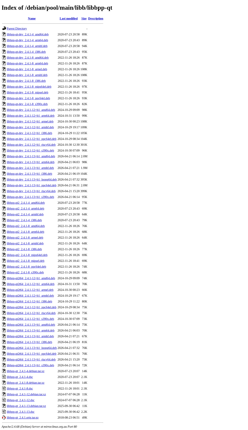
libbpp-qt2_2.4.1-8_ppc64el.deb (26, 266)
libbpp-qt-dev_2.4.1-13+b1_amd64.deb (31, 156)
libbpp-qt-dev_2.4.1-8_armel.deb (27, 69)
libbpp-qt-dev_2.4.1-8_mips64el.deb (29, 86)
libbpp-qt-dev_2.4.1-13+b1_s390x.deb (30, 197)
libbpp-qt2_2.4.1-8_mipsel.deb (25, 260)
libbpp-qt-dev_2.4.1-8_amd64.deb (28, 57)
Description (95, 18)
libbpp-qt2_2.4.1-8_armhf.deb (25, 243)
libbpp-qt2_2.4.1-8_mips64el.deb (27, 255)
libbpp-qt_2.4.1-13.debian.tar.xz (26, 406)
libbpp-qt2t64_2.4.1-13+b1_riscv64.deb (31, 359)
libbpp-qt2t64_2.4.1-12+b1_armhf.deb (30, 295)
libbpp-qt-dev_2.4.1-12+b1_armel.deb (30, 121)
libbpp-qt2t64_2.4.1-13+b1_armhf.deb (30, 336)
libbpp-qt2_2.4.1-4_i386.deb (24, 220)
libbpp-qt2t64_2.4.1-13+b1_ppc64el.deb (31, 353)
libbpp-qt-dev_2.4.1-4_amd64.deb (28, 34)
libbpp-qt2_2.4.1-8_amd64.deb (26, 226)
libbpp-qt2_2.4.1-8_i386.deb (24, 249)
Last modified (69, 18)
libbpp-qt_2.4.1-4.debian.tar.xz (25, 371)
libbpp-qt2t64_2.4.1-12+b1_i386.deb (29, 301)
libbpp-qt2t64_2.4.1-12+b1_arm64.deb (30, 284)
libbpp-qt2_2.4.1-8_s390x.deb (25, 272)
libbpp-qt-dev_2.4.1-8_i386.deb (26, 80)
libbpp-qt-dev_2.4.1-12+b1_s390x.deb (30, 150)
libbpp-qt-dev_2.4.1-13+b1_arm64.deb (30, 162)
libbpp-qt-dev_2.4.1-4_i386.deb (26, 51)
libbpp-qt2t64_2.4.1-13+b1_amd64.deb (31, 324)
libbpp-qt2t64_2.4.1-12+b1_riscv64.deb (31, 313)
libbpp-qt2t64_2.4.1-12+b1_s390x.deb (30, 318)
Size (84, 18)
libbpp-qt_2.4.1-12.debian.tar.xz (26, 394)
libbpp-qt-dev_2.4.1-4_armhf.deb (27, 46)
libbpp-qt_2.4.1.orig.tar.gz (23, 417)
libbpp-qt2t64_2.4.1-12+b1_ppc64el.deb (31, 307)
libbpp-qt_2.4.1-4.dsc (20, 377)
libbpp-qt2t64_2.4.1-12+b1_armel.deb (30, 289)
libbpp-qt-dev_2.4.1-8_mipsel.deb (27, 92)
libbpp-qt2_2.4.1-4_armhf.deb (25, 214)
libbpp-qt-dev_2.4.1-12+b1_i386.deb (29, 133)
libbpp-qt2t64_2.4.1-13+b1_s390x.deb (30, 365)
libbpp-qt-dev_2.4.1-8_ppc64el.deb (28, 98)
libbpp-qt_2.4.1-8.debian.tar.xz (25, 382)
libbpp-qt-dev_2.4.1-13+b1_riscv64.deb (31, 191)
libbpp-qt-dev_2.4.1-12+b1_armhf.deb (30, 127)
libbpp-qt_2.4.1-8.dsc (20, 388)
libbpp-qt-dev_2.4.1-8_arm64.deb (27, 63)
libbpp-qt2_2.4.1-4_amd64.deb (26, 202)
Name (32, 18)
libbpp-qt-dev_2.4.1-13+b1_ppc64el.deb (31, 185)
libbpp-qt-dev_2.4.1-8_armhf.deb (27, 75)
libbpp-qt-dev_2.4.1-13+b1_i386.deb (29, 173)
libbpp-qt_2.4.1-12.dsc (20, 400)
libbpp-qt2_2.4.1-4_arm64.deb (25, 208)
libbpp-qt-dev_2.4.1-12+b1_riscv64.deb (31, 144)
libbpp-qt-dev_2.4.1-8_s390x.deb (27, 104)
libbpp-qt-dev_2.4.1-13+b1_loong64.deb (32, 179)
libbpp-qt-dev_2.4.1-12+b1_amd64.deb (31, 109)
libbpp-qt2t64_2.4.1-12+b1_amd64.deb (31, 278)
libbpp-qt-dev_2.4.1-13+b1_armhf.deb (30, 168)
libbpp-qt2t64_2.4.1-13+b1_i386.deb (29, 342)
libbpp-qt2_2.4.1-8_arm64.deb (25, 231)
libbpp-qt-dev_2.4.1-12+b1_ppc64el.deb (31, 138)
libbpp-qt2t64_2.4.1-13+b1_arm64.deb (30, 330)
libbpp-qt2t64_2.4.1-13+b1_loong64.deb (32, 347)
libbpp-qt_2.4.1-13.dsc (20, 411)
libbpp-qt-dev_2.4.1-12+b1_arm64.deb (30, 115)
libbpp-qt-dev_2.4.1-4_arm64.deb (27, 40)
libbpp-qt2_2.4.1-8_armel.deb (25, 237)
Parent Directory (17, 28)
